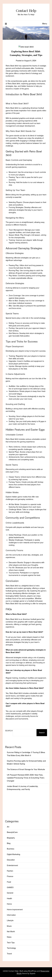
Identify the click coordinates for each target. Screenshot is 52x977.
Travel (9, 953)
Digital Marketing (13, 854)
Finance (10, 876)
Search (9, 730)
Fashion (10, 870)
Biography (11, 837)
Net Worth (11, 931)
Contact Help (26, 10)
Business (10, 848)
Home (9, 904)
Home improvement (15, 909)
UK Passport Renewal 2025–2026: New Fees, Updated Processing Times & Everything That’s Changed (25, 777)
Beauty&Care (12, 832)
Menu (44, 23)
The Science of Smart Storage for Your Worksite (26, 769)
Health (9, 898)
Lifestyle (10, 920)
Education (11, 859)
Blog (8, 843)
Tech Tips (11, 942)
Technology (11, 948)
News (9, 937)
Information (11, 915)
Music (9, 926)
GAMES (10, 887)
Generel (10, 892)
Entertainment (12, 865)
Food (9, 882)
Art (8, 826)
